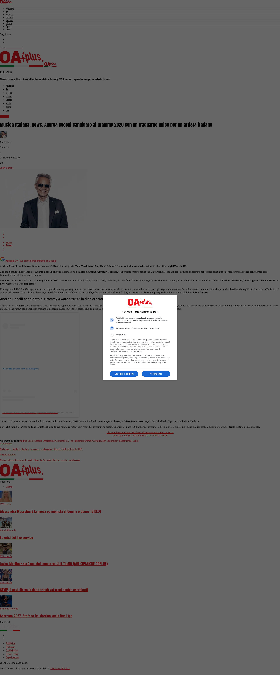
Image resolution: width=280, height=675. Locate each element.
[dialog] (140, 337)
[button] (140, 335)
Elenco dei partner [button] (134, 351)
